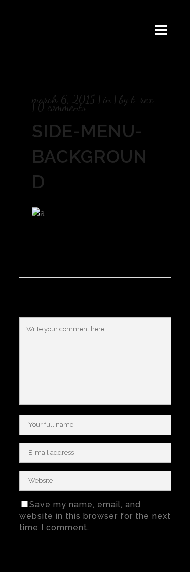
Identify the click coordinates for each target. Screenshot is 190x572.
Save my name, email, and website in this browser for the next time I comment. (95, 515)
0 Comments (61, 107)
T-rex (142, 99)
